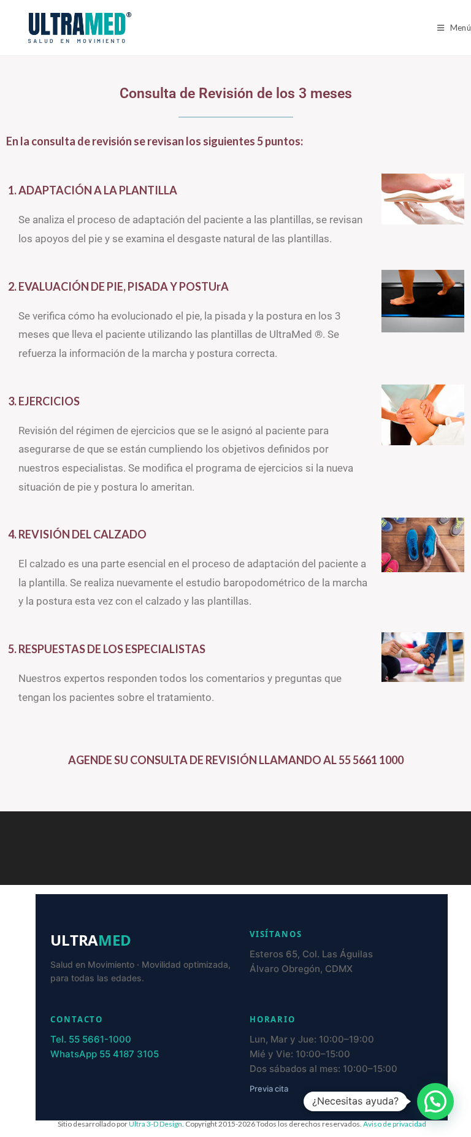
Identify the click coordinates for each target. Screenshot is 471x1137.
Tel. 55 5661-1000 (90, 1039)
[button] (435, 1101)
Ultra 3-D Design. (157, 1123)
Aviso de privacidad (394, 1123)
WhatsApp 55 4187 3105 (104, 1054)
